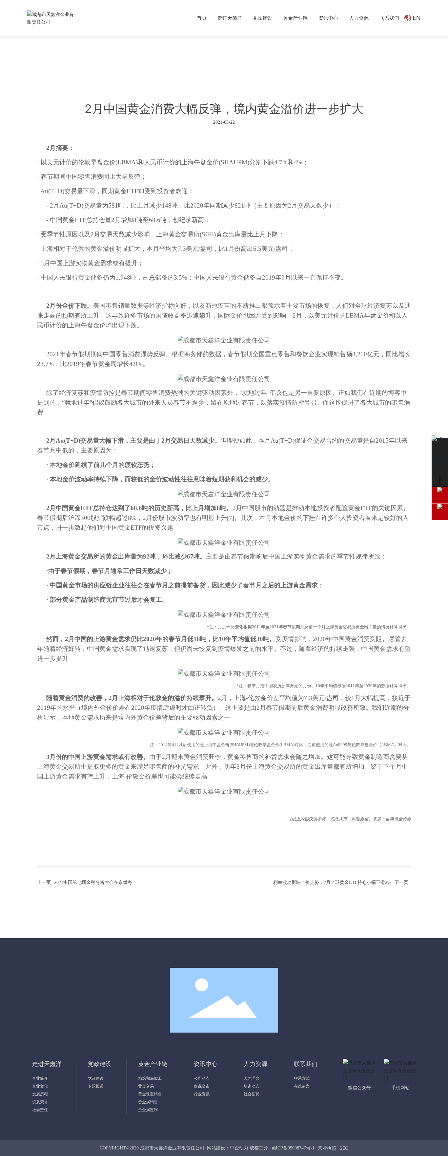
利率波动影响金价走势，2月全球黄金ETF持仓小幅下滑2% (332, 882)
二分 (263, 1148)
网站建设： (218, 1148)
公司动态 (58, 44)
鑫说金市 (113, 44)
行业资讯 (168, 44)
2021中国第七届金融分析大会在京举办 (93, 882)
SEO (344, 1148)
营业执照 (327, 1148)
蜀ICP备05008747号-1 (293, 1148)
